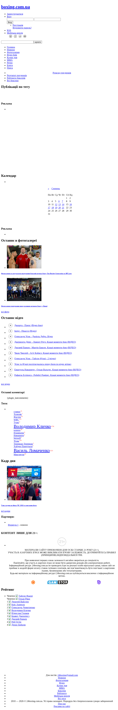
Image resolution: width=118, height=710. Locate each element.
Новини (11, 49)
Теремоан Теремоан (23, 444)
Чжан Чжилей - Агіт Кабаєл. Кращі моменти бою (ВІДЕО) (43, 353)
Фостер (17, 417)
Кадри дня (12, 57)
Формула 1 (13, 525)
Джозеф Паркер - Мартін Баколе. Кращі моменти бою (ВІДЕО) (45, 347)
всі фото (5, 312)
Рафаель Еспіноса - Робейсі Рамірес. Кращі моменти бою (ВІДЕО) (46, 375)
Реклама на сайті (62, 706)
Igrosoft (17, 438)
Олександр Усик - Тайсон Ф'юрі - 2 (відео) (35, 358)
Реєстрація (18, 25)
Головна (11, 47)
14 (63, 204)
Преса (10, 68)
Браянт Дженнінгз (20, 616)
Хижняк (18, 414)
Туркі (16, 422)
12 (56, 204)
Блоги (10, 65)
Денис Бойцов (19, 625)
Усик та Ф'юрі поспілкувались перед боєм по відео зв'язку (42, 364)
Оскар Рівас (24, 599)
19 (56, 207)
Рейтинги (62, 693)
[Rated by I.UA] (52, 670)
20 (59, 207)
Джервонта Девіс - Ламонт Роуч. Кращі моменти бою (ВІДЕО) (45, 342)
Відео (62, 683)
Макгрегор (19, 454)
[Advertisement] (59, 142)
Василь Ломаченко (32, 450)
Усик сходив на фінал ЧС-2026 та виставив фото (19, 505)
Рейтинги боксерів (16, 78)
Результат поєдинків (17, 75)
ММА (10, 60)
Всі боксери (13, 80)
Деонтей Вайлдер (20, 601)
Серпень (56, 188)
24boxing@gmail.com (68, 675)
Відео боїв (12, 55)
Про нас (62, 703)
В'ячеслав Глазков (20, 613)
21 (63, 207)
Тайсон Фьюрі (26, 596)
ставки (17, 411)
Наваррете (19, 435)
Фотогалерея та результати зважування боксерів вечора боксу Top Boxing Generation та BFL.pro (36, 273)
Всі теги (62, 698)
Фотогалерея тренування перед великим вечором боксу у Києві (24, 306)
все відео (5, 384)
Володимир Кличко (32, 426)
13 (59, 204)
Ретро (10, 62)
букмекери (19, 433)
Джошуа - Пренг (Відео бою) (28, 325)
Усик (16, 441)
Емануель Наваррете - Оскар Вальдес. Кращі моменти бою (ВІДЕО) (47, 369)
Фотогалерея (13, 52)
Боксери (62, 691)
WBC (16, 419)
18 (53, 207)
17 (49, 207)
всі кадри (5, 511)
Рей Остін (16, 622)
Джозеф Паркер (19, 619)
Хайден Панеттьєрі (23, 446)
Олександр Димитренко (23, 607)
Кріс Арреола (18, 604)
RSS (9, 30)
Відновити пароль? (22, 28)
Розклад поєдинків (62, 73)
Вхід (9, 16)
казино (17, 430)
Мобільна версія (15, 33)
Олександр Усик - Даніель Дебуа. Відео (33, 336)
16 (71, 204)
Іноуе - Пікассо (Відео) (25, 331)
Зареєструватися (15, 14)
